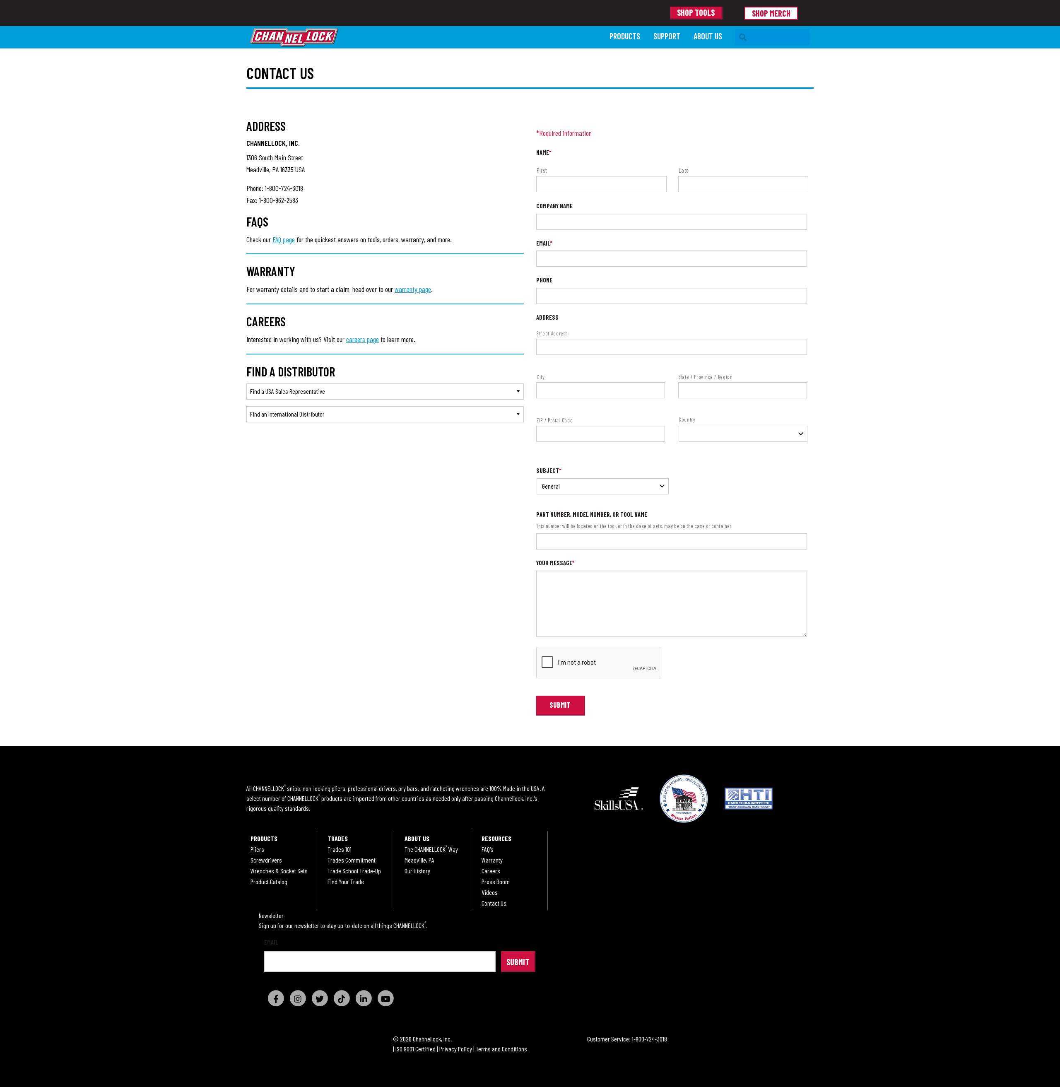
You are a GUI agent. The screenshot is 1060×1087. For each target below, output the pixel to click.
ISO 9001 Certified (415, 1049)
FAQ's (488, 849)
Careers (491, 871)
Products (625, 36)
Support (666, 36)
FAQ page (283, 239)
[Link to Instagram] (297, 998)
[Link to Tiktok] (341, 998)
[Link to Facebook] (275, 998)
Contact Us (494, 903)
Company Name (554, 206)
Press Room (496, 881)
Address (547, 317)
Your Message (555, 562)
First (542, 170)
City (541, 377)
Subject (548, 470)
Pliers (257, 849)
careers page (362, 339)
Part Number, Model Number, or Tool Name (591, 514)
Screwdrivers (266, 860)
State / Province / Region (706, 377)
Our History (417, 871)
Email (544, 243)
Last (684, 170)
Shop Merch (771, 13)
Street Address (552, 333)
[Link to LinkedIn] (363, 998)
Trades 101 (340, 849)
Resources (496, 838)
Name (543, 152)
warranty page (413, 289)
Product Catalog (269, 881)
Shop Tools (696, 12)
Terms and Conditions (501, 1049)
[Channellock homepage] (425, 37)
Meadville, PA (419, 860)
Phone (544, 280)
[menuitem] (625, 37)
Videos (490, 892)
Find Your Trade (346, 881)
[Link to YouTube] (385, 998)
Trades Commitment (352, 860)
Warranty (492, 860)
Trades (338, 838)
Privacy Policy (455, 1049)
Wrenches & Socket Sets (279, 871)
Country (687, 419)
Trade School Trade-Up (354, 871)
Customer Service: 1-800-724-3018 (627, 1039)
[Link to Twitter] (319, 998)
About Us (708, 36)
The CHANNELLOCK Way (431, 849)
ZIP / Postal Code (555, 420)
